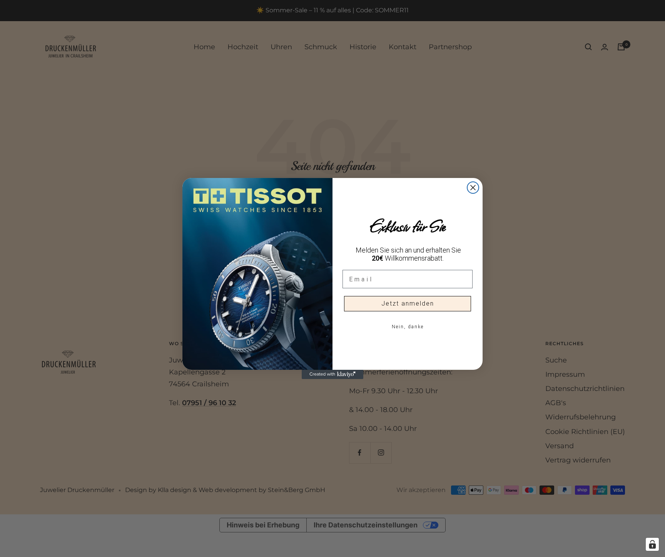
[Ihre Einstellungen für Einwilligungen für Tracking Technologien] (652, 544)
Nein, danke (408, 326)
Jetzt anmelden (407, 303)
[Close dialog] (473, 187)
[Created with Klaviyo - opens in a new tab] (332, 374)
